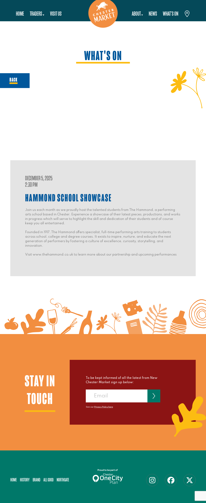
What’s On (170, 13)
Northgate (63, 480)
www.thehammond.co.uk (53, 254)
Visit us (56, 13)
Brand (36, 480)
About (136, 13)
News (153, 13)
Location (187, 14)
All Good (48, 480)
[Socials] (152, 480)
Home (20, 13)
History (24, 480)
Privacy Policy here (103, 407)
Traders (36, 13)
